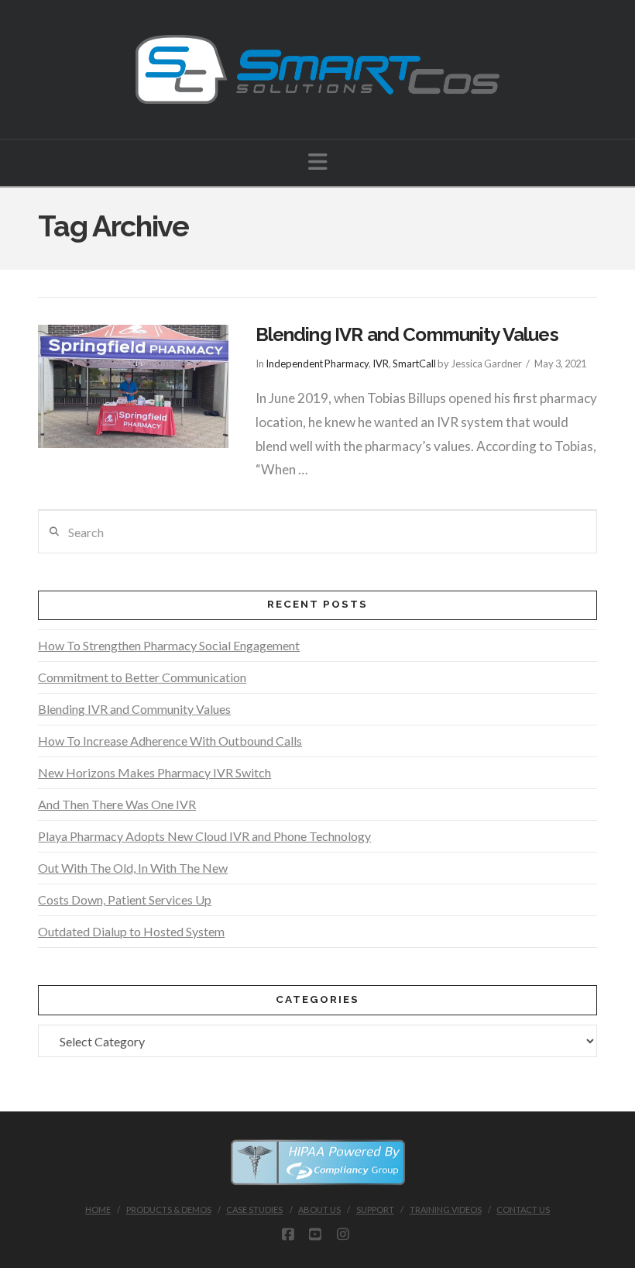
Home (98, 1209)
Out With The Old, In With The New (133, 867)
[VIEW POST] (133, 386)
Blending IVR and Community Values (407, 334)
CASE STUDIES (254, 1209)
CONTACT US (523, 1209)
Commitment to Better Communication (142, 677)
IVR (380, 363)
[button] (318, 161)
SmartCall (414, 363)
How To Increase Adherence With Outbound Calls (170, 740)
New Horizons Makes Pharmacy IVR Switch (154, 772)
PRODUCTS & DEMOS (168, 1209)
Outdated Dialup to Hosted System (131, 931)
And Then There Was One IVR (117, 804)
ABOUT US (319, 1209)
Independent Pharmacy (317, 363)
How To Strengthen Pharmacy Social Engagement (169, 645)
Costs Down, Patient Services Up (124, 899)
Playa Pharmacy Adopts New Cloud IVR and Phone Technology (204, 836)
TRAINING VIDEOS (446, 1209)
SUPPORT (375, 1209)
